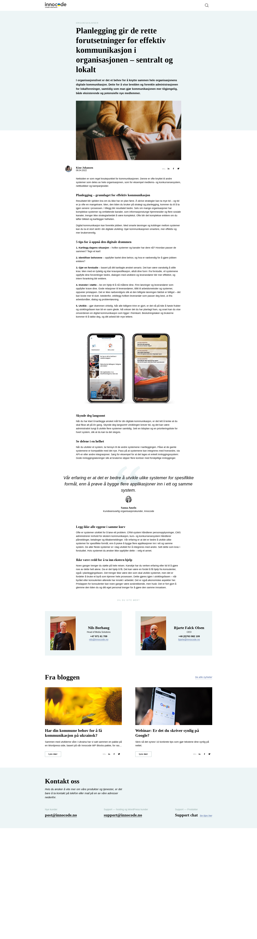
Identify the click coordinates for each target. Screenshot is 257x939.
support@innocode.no (123, 815)
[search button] (206, 5)
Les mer (53, 754)
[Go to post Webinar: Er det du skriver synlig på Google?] (173, 706)
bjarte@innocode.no (189, 639)
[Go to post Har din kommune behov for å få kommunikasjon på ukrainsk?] (83, 706)
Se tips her (206, 815)
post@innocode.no (61, 815)
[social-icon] (168, 168)
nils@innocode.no (98, 639)
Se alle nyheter (203, 677)
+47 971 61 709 (98, 636)
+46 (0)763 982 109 (189, 636)
